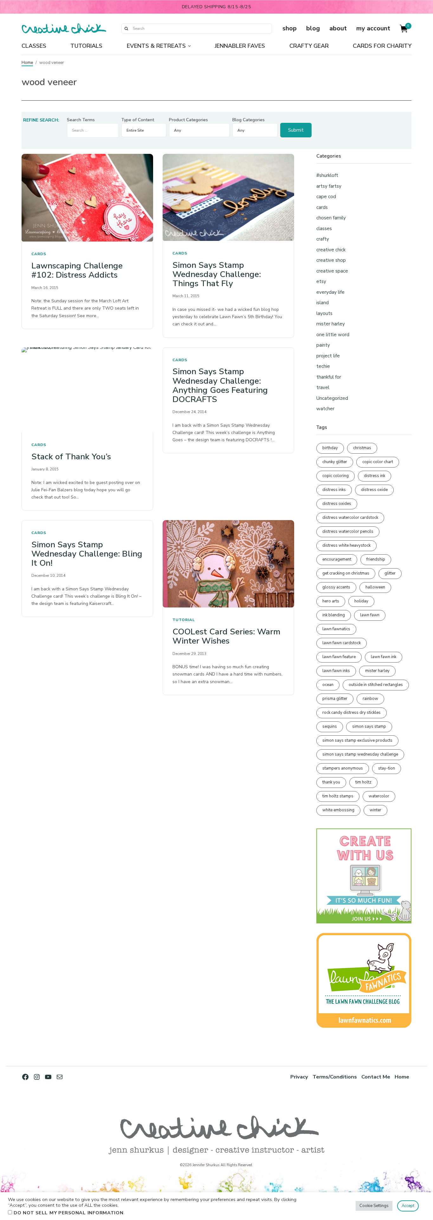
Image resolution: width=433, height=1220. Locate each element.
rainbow (370, 698)
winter (375, 810)
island (322, 302)
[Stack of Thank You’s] (87, 389)
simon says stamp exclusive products (357, 740)
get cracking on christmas (345, 573)
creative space (332, 271)
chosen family (331, 218)
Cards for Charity (382, 46)
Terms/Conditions (335, 1076)
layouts (324, 313)
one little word (332, 334)
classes (324, 228)
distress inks (334, 490)
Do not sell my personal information (69, 1213)
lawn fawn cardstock (341, 643)
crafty (322, 239)
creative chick (331, 250)
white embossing (338, 810)
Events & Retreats (156, 46)
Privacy (299, 1076)
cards (38, 253)
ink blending (333, 615)
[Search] (126, 28)
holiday (361, 601)
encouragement (336, 559)
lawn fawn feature (339, 657)
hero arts (330, 601)
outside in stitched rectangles (376, 685)
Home (27, 63)
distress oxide (374, 490)
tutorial (183, 619)
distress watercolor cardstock (350, 517)
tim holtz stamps (337, 796)
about (338, 28)
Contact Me (375, 1076)
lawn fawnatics (336, 629)
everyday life (330, 292)
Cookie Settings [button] (374, 1206)
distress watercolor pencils (347, 531)
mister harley (330, 324)
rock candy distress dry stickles (351, 712)
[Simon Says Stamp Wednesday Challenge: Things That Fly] (228, 197)
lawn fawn (369, 615)
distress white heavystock (346, 545)
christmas (362, 448)
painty (323, 345)
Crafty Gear (309, 46)
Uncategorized (332, 398)
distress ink (374, 476)
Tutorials (86, 46)
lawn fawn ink (383, 657)
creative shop (331, 260)
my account (373, 28)
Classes (34, 46)
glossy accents (336, 587)
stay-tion (386, 768)
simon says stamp (369, 726)
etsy (321, 281)
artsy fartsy (328, 186)
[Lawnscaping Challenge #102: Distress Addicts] (87, 198)
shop (289, 28)
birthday (330, 448)
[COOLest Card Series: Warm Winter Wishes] (228, 563)
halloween (375, 587)
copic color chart (377, 462)
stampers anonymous (342, 768)
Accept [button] (408, 1206)
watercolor (379, 796)
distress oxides (336, 503)
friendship (375, 559)
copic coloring (335, 476)
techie (323, 366)
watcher (325, 409)
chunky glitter (334, 462)
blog (313, 28)
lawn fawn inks (336, 671)
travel (322, 387)
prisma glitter (334, 698)
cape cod (326, 196)
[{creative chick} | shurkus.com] (64, 28)
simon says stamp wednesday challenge (360, 754)
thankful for (328, 377)
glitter (390, 573)
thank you (331, 782)
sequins (329, 726)
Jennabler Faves (240, 46)
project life (328, 356)
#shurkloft (327, 175)
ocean (327, 685)
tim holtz (363, 782)
